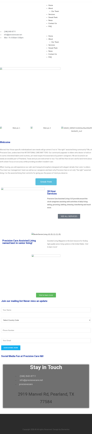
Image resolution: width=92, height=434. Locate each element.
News (50, 20)
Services (51, 14)
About (50, 8)
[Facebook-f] (49, 63)
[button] (69, 31)
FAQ (50, 26)
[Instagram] (68, 63)
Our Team (55, 11)
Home (50, 5)
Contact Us (52, 23)
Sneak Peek (53, 17)
